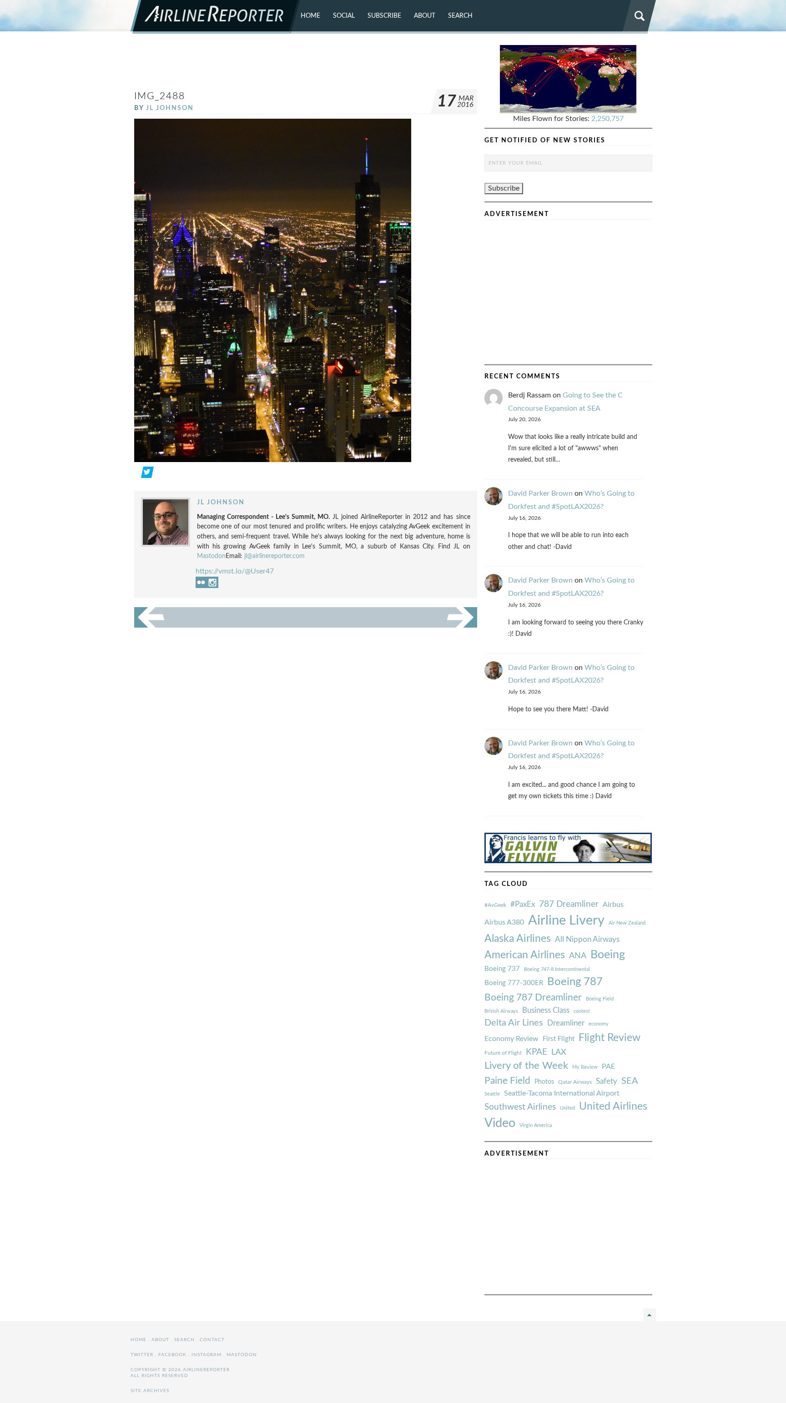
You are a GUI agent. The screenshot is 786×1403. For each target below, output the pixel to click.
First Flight (558, 1039)
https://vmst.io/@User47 (235, 571)
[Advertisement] (305, 65)
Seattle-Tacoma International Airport (562, 1093)
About (424, 15)
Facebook (172, 1355)
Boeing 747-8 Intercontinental (557, 969)
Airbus (613, 904)
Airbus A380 (504, 922)
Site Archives (150, 1390)
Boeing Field (600, 998)
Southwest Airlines (520, 1106)
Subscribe (384, 15)
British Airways (501, 1011)
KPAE (536, 1051)
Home (310, 15)
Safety (606, 1081)
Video (499, 1123)
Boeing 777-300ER (513, 983)
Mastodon (211, 556)
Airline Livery (566, 920)
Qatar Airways (575, 1082)
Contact (212, 1340)
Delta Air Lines (513, 1022)
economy (599, 1023)
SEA (629, 1081)
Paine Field (507, 1081)
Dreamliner (565, 1023)
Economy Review (511, 1038)
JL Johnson (170, 108)
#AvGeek (495, 905)
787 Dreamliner (569, 904)
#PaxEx (522, 904)
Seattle (492, 1093)
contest (582, 1011)
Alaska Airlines (517, 939)
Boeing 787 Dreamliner (533, 997)
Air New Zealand (627, 922)
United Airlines (613, 1106)
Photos (544, 1081)
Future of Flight (503, 1053)
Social (344, 15)
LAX (558, 1052)
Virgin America (535, 1125)
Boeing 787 (575, 981)
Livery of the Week (526, 1066)
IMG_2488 (159, 96)
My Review (585, 1067)
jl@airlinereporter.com (274, 556)
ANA (577, 955)
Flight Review (609, 1037)
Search (460, 15)
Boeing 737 (502, 969)
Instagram (206, 1355)
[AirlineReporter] (215, 17)
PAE (608, 1066)
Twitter (142, 1355)
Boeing (607, 954)
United (567, 1108)
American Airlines (524, 955)
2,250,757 (607, 118)
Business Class (545, 1010)
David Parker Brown (540, 493)
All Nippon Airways (587, 939)
